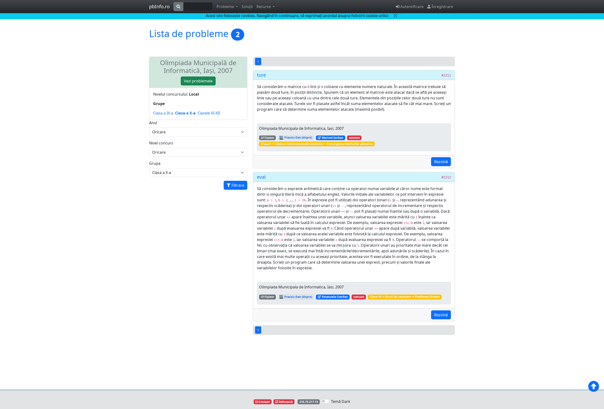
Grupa (154, 163)
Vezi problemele (198, 81)
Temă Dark (340, 401)
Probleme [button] (226, 6)
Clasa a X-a (185, 113)
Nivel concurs (161, 143)
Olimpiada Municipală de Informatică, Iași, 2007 (198, 66)
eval (261, 177)
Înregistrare (442, 6)
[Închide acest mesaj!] (395, 15)
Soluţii (247, 6)
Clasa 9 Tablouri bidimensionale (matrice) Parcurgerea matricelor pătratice (317, 144)
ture (261, 75)
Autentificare (411, 6)
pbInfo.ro (159, 6)
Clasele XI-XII (208, 113)
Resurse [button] (264, 6)
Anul (153, 122)
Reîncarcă (285, 402)
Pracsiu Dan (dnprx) (298, 137)
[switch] (325, 401)
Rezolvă (441, 161)
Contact (264, 402)
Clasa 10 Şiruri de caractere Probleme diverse (405, 297)
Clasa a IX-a (163, 113)
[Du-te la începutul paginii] (593, 386)
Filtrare (237, 185)
